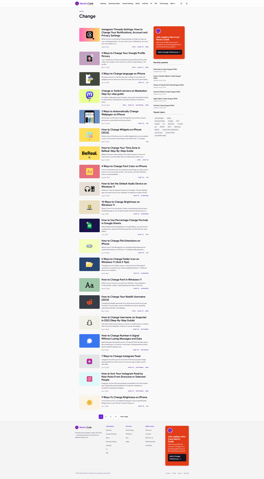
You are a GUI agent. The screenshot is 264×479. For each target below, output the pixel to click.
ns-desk (180, 124)
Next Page (124, 417)
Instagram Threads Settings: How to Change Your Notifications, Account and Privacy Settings (124, 32)
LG (164, 124)
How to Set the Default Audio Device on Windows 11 (124, 185)
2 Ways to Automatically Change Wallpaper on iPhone (119, 113)
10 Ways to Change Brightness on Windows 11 (120, 203)
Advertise (148, 445)
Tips (147, 234)
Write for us (149, 438)
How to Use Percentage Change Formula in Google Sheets (124, 222)
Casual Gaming (127, 3)
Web (146, 47)
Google (170, 121)
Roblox (162, 127)
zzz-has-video (170, 133)
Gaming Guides (114, 3)
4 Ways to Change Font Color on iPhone (124, 166)
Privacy (168, 473)
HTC (177, 121)
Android (145, 3)
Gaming (103, 3)
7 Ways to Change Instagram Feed (120, 356)
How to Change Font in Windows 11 (121, 279)
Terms (174, 473)
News (138, 3)
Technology (164, 3)
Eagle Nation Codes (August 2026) (165, 99)
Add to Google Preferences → (169, 52)
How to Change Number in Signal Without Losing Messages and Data (121, 337)
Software (139, 105)
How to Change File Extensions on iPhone (120, 242)
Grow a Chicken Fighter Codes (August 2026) (167, 77)
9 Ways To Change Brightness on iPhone (124, 397)
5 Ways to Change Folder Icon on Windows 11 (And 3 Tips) (120, 260)
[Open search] (181, 3)
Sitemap (186, 473)
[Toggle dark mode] (186, 3)
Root (169, 127)
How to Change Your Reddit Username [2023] (123, 298)
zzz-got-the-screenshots (170, 130)
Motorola (171, 124)
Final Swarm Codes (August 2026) (165, 69)
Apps (134, 47)
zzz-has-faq (158, 133)
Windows (144, 195)
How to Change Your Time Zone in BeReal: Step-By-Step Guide (120, 149)
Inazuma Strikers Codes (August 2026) (166, 92)
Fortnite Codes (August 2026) (163, 105)
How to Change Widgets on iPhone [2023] (121, 131)
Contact (148, 434)
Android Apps (159, 118)
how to (140, 47)
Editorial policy (150, 442)
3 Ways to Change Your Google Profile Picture (123, 55)
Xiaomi (157, 130)
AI (151, 3)
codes (169, 118)
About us (148, 430)
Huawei (157, 124)
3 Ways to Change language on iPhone (123, 73)
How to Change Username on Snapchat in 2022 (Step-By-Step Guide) (123, 319)
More (172, 3)
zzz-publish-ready (160, 135)
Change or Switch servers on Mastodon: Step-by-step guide (124, 92)
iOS (155, 3)
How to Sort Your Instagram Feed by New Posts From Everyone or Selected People (123, 376)
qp (155, 127)
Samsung (177, 127)
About (180, 473)
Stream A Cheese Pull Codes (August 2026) (168, 85)
